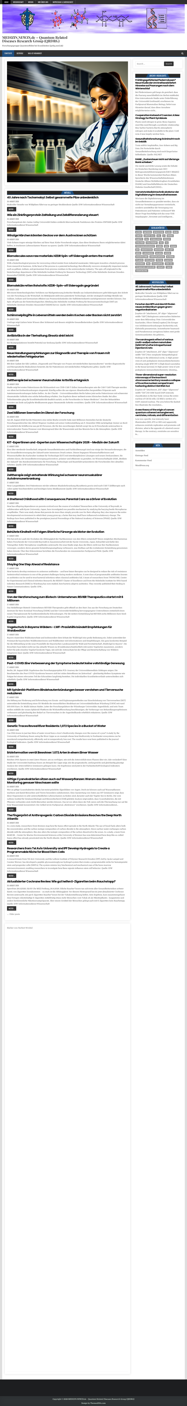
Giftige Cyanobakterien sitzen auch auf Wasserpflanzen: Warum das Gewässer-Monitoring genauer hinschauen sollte (62, 781)
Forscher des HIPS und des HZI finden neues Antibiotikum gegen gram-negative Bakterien (155, 306)
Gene (166, 246)
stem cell (169, 263)
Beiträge (20, 53)
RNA (148, 263)
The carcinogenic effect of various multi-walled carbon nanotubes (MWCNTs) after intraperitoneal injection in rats (154, 344)
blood (168, 232)
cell (158, 235)
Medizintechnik (142, 256)
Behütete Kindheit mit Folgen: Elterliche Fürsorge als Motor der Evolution (55, 532)
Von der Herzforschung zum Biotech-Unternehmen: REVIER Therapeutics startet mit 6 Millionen (65, 598)
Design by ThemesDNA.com (93, 1403)
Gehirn (159, 246)
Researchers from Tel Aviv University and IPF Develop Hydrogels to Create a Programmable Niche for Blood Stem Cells (58, 850)
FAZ (167, 242)
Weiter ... (11, 209)
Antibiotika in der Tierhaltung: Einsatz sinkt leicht (40, 335)
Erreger (167, 239)
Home (6, 2)
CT (164, 235)
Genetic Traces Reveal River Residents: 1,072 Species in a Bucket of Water (56, 726)
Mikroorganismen (157, 256)
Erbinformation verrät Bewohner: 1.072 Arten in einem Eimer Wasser (52, 752)
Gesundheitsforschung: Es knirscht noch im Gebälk (157, 140)
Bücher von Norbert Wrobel (20, 928)
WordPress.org (142, 465)
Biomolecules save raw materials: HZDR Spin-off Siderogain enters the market (60, 256)
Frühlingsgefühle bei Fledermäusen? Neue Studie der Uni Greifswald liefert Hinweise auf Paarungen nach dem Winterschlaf (155, 84)
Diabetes (139, 239)
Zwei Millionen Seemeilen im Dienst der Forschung (40, 413)
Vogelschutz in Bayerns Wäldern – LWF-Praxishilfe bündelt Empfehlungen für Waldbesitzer (59, 629)
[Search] (182, 53)
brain (175, 232)
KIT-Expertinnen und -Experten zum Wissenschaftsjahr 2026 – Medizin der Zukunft (63, 442)
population (149, 260)
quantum (168, 260)
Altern (138, 232)
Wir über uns (43, 2)
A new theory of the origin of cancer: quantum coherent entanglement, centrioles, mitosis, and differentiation (156, 412)
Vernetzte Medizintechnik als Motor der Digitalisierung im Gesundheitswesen (157, 193)
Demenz (170, 235)
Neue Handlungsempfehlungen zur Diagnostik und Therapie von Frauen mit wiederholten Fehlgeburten (58, 355)
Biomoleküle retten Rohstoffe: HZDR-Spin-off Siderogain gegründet (53, 285)
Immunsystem (146, 249)
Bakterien (147, 232)
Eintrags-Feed (141, 455)
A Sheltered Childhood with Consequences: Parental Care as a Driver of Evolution (62, 499)
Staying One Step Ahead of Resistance (33, 564)
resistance (140, 263)
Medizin (167, 253)
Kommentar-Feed (143, 460)
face (161, 242)
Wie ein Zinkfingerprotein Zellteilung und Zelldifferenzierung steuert (52, 215)
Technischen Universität (145, 267)
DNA (146, 239)
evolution (140, 242)
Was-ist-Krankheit (35, 53)
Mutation (170, 256)
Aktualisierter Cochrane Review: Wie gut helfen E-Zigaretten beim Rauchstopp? (61, 881)
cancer (139, 235)
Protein (159, 260)
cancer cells (149, 235)
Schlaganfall (157, 263)
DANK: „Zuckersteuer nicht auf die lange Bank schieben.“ (157, 161)
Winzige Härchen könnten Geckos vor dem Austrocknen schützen (51, 235)
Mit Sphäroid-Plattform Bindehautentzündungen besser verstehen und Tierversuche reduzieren (65, 691)
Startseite (8, 53)
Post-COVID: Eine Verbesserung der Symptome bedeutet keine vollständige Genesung (65, 663)
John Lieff (169, 249)
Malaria (159, 253)
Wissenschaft (18, 2)
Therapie (160, 267)
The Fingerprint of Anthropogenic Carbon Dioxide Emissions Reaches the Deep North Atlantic (64, 817)
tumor (169, 267)
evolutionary (151, 242)
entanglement (156, 239)
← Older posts (13, 914)
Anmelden (140, 450)
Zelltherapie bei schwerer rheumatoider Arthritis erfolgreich (48, 380)
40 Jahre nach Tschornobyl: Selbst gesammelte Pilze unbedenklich (52, 197)
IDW (137, 249)
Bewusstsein (158, 232)
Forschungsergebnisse (145, 246)
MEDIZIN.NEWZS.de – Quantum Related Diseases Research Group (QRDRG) (34, 39)
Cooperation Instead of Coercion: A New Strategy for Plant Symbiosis (157, 116)
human (173, 246)
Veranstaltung (141, 270)
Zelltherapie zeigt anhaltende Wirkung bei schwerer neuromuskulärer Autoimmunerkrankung (54, 477)
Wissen (30, 2)
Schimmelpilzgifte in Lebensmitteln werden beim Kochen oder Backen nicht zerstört (64, 315)
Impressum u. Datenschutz (63, 2)
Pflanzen (139, 260)
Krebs (138, 253)
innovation (159, 249)
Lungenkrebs (148, 253)
